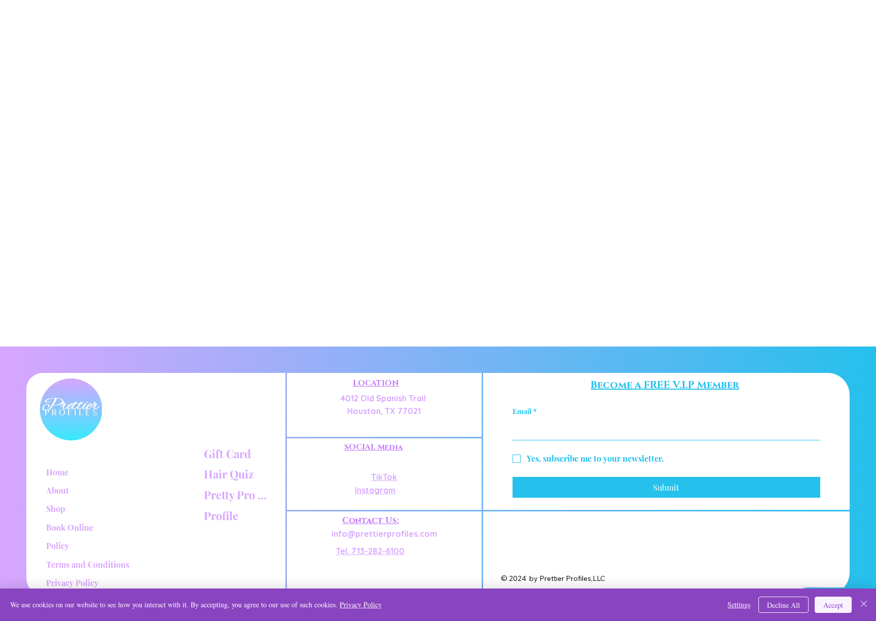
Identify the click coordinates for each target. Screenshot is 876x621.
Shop (55, 508)
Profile (221, 515)
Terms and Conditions (87, 564)
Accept (833, 605)
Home (57, 472)
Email (525, 411)
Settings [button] (738, 604)
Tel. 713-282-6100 (370, 551)
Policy (57, 545)
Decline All (783, 605)
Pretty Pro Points (237, 494)
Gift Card (227, 453)
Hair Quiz (228, 473)
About (57, 490)
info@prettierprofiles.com (384, 534)
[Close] (864, 605)
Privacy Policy (72, 582)
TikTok (384, 477)
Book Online (69, 527)
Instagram (375, 490)
